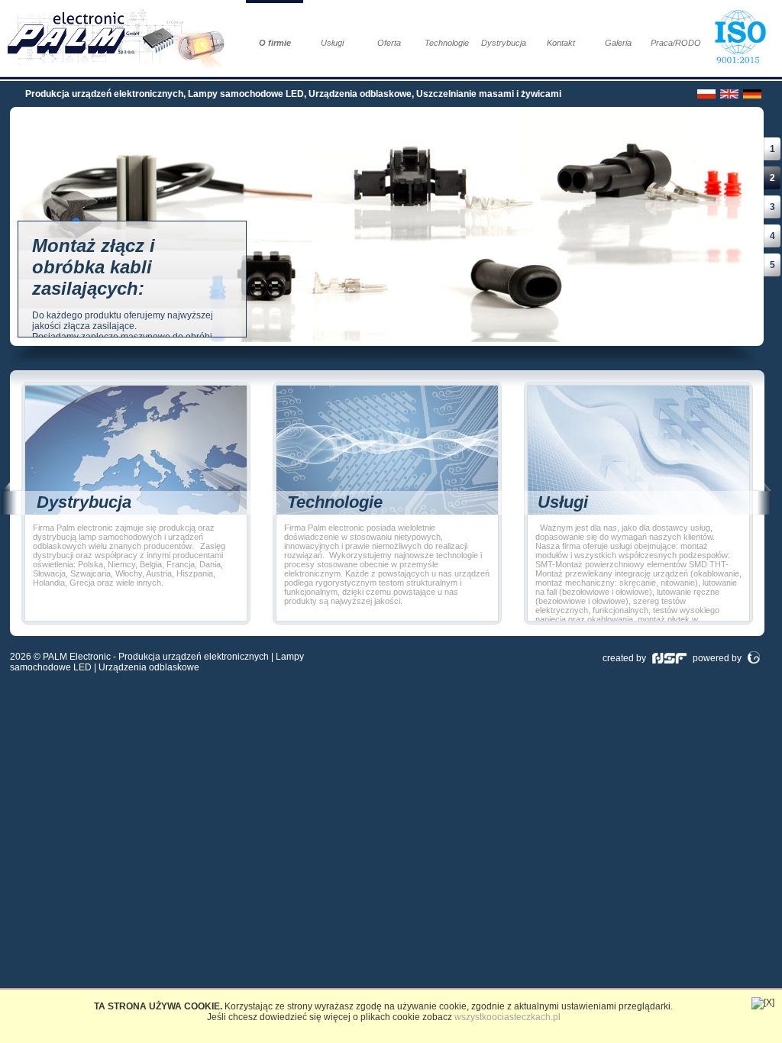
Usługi (332, 42)
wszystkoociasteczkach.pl (507, 1017)
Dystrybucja (503, 42)
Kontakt (561, 42)
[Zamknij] (762, 1003)
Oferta (389, 42)
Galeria (618, 42)
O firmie (275, 42)
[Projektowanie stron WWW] (669, 658)
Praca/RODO (676, 42)
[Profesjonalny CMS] (754, 658)
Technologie (447, 42)
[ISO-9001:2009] (743, 38)
